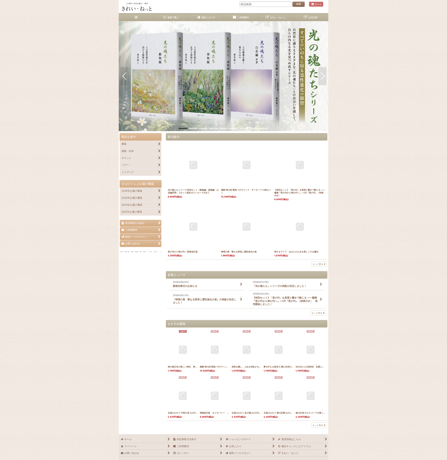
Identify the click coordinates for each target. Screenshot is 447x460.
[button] (136, 17)
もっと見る (318, 264)
